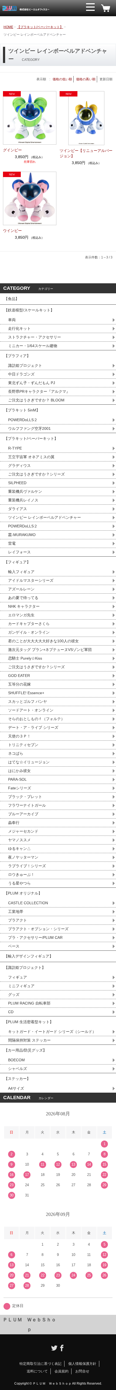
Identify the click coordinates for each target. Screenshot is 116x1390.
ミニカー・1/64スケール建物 (32, 346)
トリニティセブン (23, 745)
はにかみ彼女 (19, 771)
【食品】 (11, 299)
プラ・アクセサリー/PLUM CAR (35, 937)
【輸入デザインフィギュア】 (28, 956)
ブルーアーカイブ (23, 814)
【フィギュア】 (17, 562)
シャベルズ (17, 1068)
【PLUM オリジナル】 (23, 893)
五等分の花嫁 (19, 684)
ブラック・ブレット (25, 796)
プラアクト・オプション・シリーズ (38, 929)
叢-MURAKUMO (22, 535)
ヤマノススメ (19, 840)
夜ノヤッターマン (23, 857)
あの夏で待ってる (25, 598)
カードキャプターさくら (29, 623)
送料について (37, 1371)
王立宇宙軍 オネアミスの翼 (31, 457)
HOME (8, 27)
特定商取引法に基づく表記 (40, 1364)
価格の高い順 (85, 79)
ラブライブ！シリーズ (27, 866)
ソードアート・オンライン (30, 710)
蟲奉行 (13, 822)
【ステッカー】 (17, 1078)
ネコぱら (15, 753)
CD (10, 1012)
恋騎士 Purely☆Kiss (25, 658)
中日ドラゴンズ (21, 374)
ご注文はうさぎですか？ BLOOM (36, 400)
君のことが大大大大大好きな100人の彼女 (43, 641)
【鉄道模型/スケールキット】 (29, 310)
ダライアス (17, 509)
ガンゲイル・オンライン (29, 632)
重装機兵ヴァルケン (25, 491)
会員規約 (61, 1371)
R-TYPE (15, 448)
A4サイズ (16, 1088)
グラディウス (19, 465)
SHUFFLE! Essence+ (26, 693)
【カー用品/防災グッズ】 (25, 1050)
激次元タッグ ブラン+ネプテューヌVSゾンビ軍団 (50, 649)
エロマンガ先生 (21, 615)
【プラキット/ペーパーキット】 (40, 27)
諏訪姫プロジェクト (25, 365)
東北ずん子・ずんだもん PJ (31, 383)
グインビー (12, 150)
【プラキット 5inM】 (22, 410)
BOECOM (16, 1060)
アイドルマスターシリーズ (30, 580)
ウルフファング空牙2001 (29, 428)
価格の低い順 (62, 79)
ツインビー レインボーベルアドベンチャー (44, 517)
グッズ (13, 994)
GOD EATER (19, 675)
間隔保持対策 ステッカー (29, 1040)
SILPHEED (17, 483)
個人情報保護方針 (82, 1364)
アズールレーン (21, 589)
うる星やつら (19, 883)
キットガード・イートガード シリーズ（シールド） (52, 1031)
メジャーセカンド (23, 831)
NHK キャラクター (24, 606)
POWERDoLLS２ (22, 420)
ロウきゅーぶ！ (21, 874)
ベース (13, 946)
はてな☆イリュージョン (29, 762)
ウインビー (12, 230)
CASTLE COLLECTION (28, 903)
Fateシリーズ (19, 788)
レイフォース (19, 552)
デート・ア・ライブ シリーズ (33, 727)
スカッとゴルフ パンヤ (27, 701)
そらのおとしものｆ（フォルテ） (36, 719)
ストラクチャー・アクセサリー (34, 337)
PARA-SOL (17, 779)
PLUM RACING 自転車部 (29, 1003)
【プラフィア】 (17, 356)
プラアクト (17, 920)
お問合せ (82, 1371)
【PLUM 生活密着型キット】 (28, 1022)
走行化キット (19, 328)
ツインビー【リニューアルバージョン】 (86, 153)
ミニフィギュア (21, 986)
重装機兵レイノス (23, 500)
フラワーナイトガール (27, 805)
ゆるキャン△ (19, 848)
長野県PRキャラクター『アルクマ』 (39, 391)
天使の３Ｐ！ (19, 736)
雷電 (12, 543)
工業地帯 (15, 911)
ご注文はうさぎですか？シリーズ (36, 474)
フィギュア (17, 977)
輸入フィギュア (21, 572)
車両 (12, 320)
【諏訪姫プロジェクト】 (25, 967)
